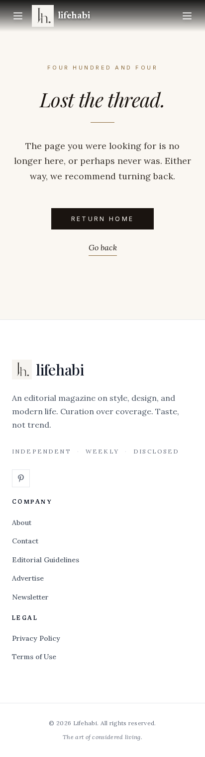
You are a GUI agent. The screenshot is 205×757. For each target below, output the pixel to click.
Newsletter (30, 597)
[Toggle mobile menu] (187, 16)
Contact (25, 540)
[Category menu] (18, 16)
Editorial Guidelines (45, 559)
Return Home (102, 219)
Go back (103, 247)
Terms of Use (34, 656)
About (21, 522)
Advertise (28, 578)
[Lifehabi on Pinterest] (21, 478)
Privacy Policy (36, 638)
